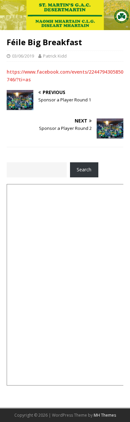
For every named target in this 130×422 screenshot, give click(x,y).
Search (84, 169)
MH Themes (105, 415)
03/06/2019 (23, 56)
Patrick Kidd (55, 56)
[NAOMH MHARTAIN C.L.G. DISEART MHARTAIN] (65, 26)
